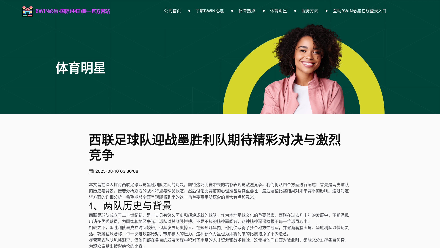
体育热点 (247, 10)
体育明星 (278, 10)
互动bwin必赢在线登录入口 (359, 10)
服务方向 (310, 10)
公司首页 (172, 10)
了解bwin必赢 (210, 10)
